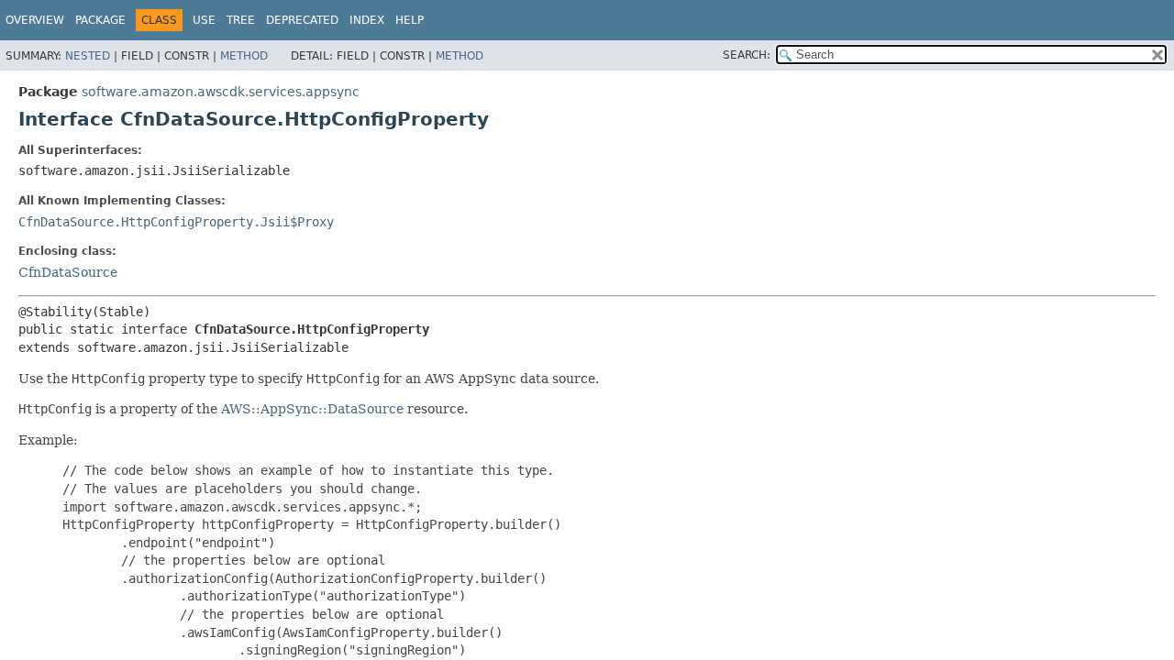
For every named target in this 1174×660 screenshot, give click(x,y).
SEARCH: (746, 55)
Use (204, 20)
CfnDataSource (67, 272)
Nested (87, 56)
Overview (35, 20)
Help (409, 20)
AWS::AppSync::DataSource (312, 409)
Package (100, 20)
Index (366, 20)
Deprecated (302, 20)
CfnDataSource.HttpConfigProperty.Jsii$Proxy (176, 221)
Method (244, 56)
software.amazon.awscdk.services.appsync (221, 91)
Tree (241, 20)
